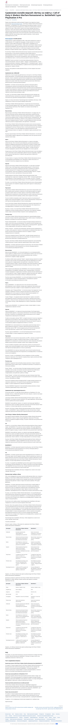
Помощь (21, 717)
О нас (6, 715)
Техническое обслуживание (56, 720)
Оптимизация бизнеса (47, 5)
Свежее (50, 717)
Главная (6, 9)
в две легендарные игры (16, 23)
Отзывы (10, 715)
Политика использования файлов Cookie (45, 715)
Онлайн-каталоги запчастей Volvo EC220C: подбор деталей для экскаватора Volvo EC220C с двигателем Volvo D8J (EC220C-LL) (49, 707)
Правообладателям (34, 717)
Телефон (7, 719)
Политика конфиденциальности (11, 717)
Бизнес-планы (8, 714)
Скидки (54, 717)
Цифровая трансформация (10, 6)
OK (56, 723)
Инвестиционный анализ (25, 5)
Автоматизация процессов (36, 5)
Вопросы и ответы (18, 714)
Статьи (58, 717)
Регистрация (8, 38)
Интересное (41, 714)
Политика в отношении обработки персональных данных (24, 715)
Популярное (26, 717)
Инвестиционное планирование (12, 5)
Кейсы (53, 714)
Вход (25, 714)
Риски (46, 717)
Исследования (48, 714)
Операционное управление (44, 720)
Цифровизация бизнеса (33, 720)
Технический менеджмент (22, 6)
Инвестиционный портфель (32, 714)
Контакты (58, 714)
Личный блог (12, 9)
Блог (13, 714)
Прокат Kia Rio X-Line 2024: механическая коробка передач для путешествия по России (19, 707)
